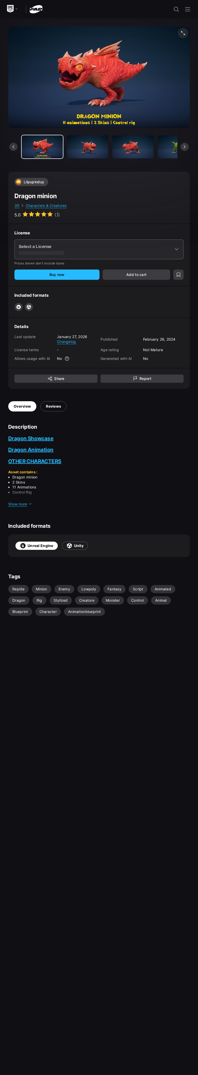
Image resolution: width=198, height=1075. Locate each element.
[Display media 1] (87, 146)
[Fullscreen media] (183, 33)
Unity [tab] (79, 545)
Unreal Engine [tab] (40, 545)
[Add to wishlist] (178, 275)
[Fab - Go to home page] (36, 9)
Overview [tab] (22, 406)
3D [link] (17, 205)
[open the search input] (176, 9)
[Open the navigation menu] (188, 9)
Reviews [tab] (53, 406)
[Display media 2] (133, 146)
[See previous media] (13, 147)
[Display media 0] (42, 146)
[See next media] (184, 147)
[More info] (67, 359)
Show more (17, 504)
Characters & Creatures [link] (46, 205)
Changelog (66, 341)
